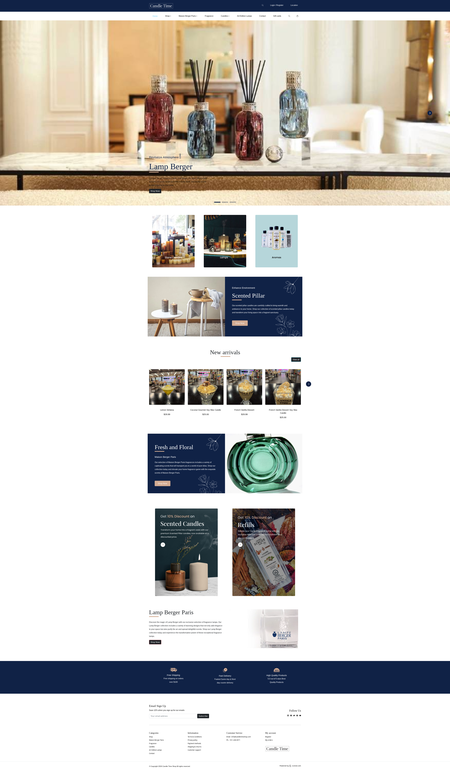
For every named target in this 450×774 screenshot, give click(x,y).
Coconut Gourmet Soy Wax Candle (205, 410)
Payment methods (194, 743)
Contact (262, 16)
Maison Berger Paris (156, 740)
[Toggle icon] (262, 5)
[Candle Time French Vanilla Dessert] (244, 388)
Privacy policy (192, 740)
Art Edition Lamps (244, 16)
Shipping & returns (194, 747)
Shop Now (155, 191)
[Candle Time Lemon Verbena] (167, 388)
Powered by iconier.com (290, 766)
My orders (269, 740)
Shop (151, 737)
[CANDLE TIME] (161, 6)
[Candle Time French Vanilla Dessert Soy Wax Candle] (283, 388)
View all (296, 359)
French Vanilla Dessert (244, 410)
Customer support (194, 750)
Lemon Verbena (167, 410)
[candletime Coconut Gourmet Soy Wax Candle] (205, 388)
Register (268, 737)
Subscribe (203, 716)
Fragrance (209, 16)
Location (294, 5)
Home (155, 16)
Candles (152, 747)
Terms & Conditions (195, 737)
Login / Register (276, 5)
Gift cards (277, 16)
